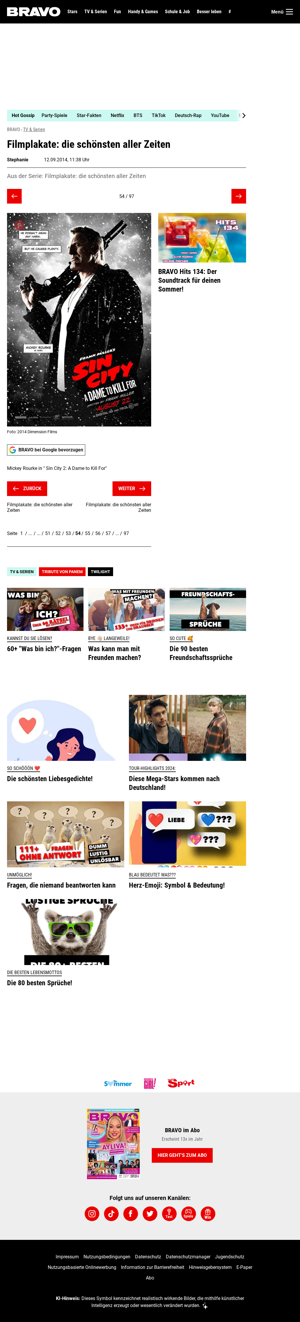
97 (126, 533)
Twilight (100, 571)
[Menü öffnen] (289, 11)
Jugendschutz (229, 1257)
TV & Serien (95, 11)
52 (58, 533)
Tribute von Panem (62, 571)
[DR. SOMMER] (117, 1083)
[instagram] (92, 1213)
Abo (150, 1278)
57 (108, 533)
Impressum (67, 1257)
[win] (208, 1213)
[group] (123, 115)
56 (97, 533)
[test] (169, 1213)
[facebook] (130, 1213)
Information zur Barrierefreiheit (152, 1267)
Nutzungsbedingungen (106, 1257)
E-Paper (244, 1267)
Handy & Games (143, 11)
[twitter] (150, 1213)
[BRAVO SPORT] (182, 1083)
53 (68, 533)
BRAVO (13, 129)
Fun (117, 11)
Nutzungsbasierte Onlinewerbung (82, 1267)
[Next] (241, 115)
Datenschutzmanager (188, 1257)
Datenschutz (148, 1257)
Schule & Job (177, 11)
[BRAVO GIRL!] (150, 1083)
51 (47, 533)
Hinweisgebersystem (210, 1267)
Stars (72, 11)
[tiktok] (111, 1213)
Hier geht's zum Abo (182, 1155)
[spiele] (188, 1213)
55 (87, 533)
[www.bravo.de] (33, 11)
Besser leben (209, 11)
